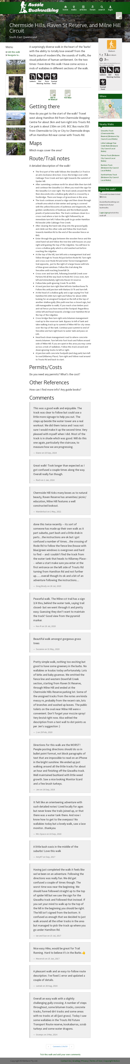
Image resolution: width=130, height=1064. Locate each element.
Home (65, 9)
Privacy (84, 1060)
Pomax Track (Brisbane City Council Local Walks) (110, 158)
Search (101, 9)
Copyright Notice (112, 1060)
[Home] (38, 7)
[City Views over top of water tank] (16, 118)
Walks (74, 9)
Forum (92, 9)
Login (110, 9)
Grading (76, 1060)
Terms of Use (96, 1060)
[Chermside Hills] (16, 66)
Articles (83, 9)
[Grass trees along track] (16, 133)
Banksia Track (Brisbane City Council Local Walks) (110, 168)
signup (107, 212)
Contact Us (66, 1060)
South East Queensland (23, 37)
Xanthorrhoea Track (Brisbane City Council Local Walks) (110, 177)
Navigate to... (14, 55)
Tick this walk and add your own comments (60, 1054)
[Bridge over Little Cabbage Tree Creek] (16, 148)
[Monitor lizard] (16, 85)
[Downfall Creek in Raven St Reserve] (16, 103)
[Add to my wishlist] (119, 15)
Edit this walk (14, 51)
